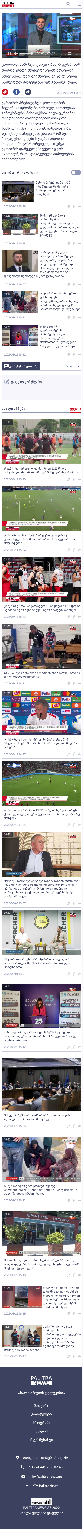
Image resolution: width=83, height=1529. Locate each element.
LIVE (75, 1524)
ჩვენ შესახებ (41, 1439)
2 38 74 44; (36, 1467)
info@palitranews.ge (45, 1476)
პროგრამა (41, 1422)
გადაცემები (41, 1414)
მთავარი (41, 1405)
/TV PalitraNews (45, 1485)
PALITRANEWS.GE (37, 1507)
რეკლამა (42, 1431)
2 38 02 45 (55, 1467)
